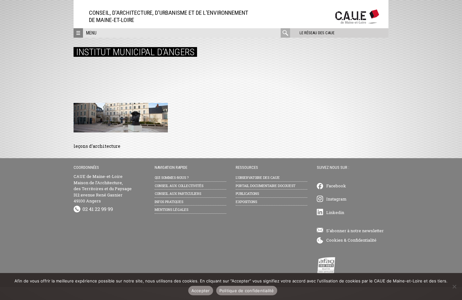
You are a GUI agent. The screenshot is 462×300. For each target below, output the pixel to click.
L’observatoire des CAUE (258, 177)
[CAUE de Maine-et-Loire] (357, 22)
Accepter (200, 290)
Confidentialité (362, 240)
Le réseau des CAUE (317, 32)
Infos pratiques (169, 201)
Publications (247, 193)
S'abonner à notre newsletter (355, 230)
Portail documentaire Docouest (265, 185)
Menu (91, 32)
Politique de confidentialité (246, 290)
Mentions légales (171, 209)
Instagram (336, 199)
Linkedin (335, 212)
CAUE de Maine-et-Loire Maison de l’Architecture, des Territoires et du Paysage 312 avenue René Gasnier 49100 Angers (103, 189)
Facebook (336, 186)
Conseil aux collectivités (179, 185)
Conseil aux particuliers (178, 193)
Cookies (334, 240)
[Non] (454, 286)
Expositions (246, 201)
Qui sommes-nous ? (172, 177)
